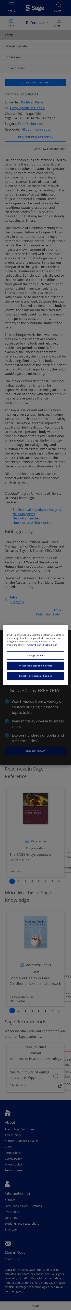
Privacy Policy (34, 644)
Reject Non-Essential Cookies (35, 675)
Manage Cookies (35, 655)
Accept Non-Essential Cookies (35, 665)
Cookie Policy (50, 644)
